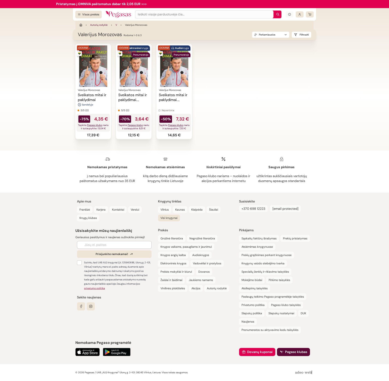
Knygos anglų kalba (173, 255)
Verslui (135, 209)
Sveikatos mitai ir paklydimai (92, 97)
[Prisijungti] (300, 14)
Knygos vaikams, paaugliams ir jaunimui (186, 247)
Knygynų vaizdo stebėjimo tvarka (263, 263)
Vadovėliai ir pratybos (207, 263)
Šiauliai (213, 209)
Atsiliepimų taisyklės (255, 288)
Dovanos (204, 271)
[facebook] (81, 306)
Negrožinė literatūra (202, 238)
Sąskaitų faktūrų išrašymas (259, 238)
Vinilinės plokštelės (172, 288)
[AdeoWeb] (304, 373)
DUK (303, 313)
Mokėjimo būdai (252, 280)
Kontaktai (118, 209)
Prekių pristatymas (295, 238)
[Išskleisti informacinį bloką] (289, 14)
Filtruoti (304, 34)
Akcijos (195, 288)
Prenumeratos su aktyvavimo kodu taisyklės (270, 330)
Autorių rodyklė (99, 25)
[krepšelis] (310, 14)
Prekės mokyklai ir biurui (176, 271)
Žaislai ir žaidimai (171, 280)
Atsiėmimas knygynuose (257, 247)
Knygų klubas (88, 218)
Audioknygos (200, 255)
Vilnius (164, 209)
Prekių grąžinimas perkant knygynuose (267, 255)
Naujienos (248, 321)
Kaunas (180, 209)
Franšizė (84, 209)
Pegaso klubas (296, 352)
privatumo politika (94, 288)
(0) (87, 110)
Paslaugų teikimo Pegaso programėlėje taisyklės (273, 296)
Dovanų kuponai (260, 352)
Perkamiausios (267, 34)
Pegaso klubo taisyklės (286, 305)
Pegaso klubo (94, 125)
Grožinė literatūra (171, 238)
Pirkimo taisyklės (279, 280)
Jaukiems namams (201, 280)
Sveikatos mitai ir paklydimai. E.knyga (132, 100)
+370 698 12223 (253, 209)
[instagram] (91, 306)
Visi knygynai (168, 218)
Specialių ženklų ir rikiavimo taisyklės (265, 271)
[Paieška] (277, 14)
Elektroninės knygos (173, 263)
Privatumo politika (253, 305)
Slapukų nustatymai (281, 313)
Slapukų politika (252, 313)
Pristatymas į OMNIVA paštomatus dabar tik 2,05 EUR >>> (101, 4)
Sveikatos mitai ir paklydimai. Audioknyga (173, 100)
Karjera (101, 209)
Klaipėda (197, 209)
